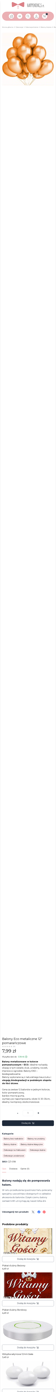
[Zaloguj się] (36, 16)
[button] (28, 1259)
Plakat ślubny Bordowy (14, 1310)
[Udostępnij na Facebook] (39, 1212)
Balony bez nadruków (13, 1139)
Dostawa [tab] (13, 1169)
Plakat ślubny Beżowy (13, 1265)
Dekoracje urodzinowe (14, 1156)
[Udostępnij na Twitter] (33, 1212)
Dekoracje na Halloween (15, 1150)
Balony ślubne (10, 1144)
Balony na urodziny (36, 1139)
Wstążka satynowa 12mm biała (17, 1354)
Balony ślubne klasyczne (32, 1144)
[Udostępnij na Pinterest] (44, 1212)
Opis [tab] (4, 1169)
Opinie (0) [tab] (24, 1169)
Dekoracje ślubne (37, 1150)
